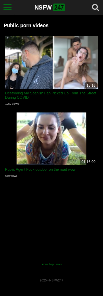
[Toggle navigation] (7, 7)
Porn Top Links (52, 264)
